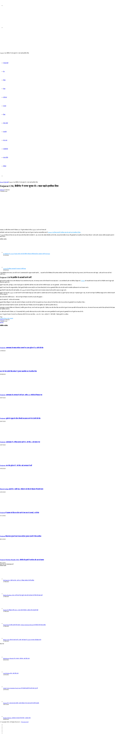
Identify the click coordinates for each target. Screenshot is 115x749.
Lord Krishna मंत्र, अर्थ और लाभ (10, 673)
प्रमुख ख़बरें (5, 63)
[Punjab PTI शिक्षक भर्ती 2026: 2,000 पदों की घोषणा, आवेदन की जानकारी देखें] (11, 608)
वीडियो (4, 166)
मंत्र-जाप (5, 140)
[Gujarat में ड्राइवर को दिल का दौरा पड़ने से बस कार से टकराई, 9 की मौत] (15, 509)
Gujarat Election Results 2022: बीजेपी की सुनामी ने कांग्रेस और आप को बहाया (22, 560)
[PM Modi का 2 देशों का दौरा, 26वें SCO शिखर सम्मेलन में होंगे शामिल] (11, 579)
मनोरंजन (5, 97)
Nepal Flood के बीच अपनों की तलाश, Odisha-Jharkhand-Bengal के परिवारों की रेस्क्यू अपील (24, 624)
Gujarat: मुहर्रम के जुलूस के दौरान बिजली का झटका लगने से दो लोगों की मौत (20, 418)
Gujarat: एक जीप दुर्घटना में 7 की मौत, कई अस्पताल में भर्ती (16, 465)
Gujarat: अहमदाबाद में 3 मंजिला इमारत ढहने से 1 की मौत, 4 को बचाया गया (20, 442)
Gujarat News (3, 318)
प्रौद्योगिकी (5, 149)
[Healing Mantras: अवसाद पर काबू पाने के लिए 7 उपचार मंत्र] (11, 716)
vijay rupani (10, 318)
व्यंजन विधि (5, 157)
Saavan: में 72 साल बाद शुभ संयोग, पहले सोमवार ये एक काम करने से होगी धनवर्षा (21, 703)
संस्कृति (5, 131)
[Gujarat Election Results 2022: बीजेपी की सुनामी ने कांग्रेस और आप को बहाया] (15, 556)
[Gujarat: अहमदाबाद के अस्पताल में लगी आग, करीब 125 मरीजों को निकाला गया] (15, 391)
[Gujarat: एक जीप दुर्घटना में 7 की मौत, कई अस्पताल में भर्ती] (15, 462)
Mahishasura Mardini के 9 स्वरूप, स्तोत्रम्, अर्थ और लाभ (16, 658)
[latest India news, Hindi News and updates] (10, 17)
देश (4, 71)
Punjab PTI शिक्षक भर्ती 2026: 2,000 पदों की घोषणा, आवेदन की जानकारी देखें (20, 610)
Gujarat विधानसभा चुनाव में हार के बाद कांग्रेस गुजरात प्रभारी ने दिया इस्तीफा (20, 536)
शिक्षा (4, 114)
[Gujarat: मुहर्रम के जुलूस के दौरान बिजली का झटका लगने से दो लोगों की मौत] (15, 415)
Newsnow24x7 (25, 722)
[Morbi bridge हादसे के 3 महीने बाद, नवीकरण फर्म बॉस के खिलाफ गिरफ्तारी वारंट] (15, 486)
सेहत (4, 88)
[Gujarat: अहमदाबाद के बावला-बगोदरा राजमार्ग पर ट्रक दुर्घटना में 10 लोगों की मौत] (15, 344)
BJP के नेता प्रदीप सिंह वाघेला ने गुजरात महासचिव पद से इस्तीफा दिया (18, 371)
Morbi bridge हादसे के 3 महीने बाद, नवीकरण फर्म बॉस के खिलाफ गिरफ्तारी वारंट (21, 489)
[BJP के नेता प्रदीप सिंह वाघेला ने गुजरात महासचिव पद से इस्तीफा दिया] (15, 368)
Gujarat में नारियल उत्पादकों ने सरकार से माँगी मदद (14, 268)
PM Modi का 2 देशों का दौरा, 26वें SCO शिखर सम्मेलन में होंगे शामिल (18, 580)
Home (1, 182)
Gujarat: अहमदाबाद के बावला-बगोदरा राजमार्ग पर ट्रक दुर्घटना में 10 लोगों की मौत (21, 347)
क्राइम (4, 106)
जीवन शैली (5, 123)
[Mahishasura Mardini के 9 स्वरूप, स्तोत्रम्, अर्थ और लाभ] (11, 657)
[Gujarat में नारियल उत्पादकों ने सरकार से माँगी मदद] (11, 267)
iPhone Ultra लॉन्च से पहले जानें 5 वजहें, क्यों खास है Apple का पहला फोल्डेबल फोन (22, 639)
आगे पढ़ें (1, 322)
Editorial (2, 189)
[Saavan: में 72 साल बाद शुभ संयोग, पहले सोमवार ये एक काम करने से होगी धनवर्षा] (11, 701)
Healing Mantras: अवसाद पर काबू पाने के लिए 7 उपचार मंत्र (17, 718)
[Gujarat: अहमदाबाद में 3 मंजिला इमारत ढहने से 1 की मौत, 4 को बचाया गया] (15, 439)
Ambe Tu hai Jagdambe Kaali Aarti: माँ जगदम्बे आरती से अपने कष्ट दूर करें (20, 688)
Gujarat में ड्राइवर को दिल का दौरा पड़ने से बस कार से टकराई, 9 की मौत (19, 512)
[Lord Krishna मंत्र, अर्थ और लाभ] (11, 672)
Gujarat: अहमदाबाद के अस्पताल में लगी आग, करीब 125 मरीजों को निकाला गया (21, 395)
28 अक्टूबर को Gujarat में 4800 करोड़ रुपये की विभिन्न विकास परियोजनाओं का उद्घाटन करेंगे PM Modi (26, 253)
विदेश (4, 80)
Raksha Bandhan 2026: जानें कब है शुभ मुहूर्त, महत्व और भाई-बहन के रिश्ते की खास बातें (22, 595)
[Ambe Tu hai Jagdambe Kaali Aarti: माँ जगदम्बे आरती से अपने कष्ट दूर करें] (11, 686)
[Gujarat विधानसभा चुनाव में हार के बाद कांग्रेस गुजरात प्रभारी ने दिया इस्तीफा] (15, 533)
